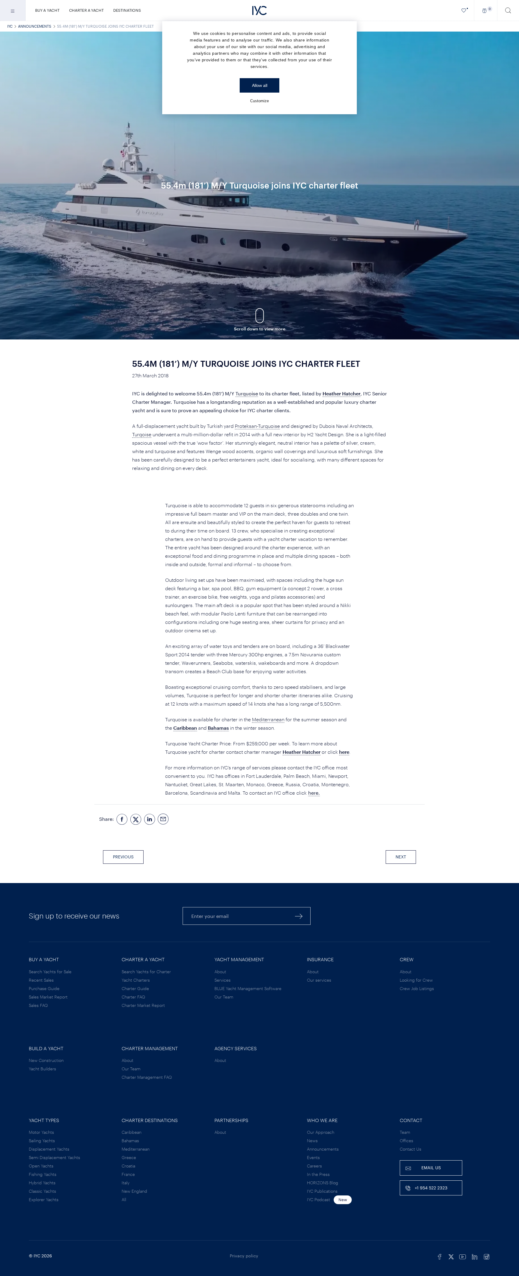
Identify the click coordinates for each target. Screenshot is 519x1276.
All (124, 1199)
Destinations (127, 10)
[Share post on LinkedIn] (149, 819)
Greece (129, 1157)
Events (313, 1157)
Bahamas (218, 728)
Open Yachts (41, 1165)
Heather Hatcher (341, 393)
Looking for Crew (416, 980)
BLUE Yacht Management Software (247, 988)
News (312, 1140)
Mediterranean (268, 719)
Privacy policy (244, 1255)
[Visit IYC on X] (451, 1256)
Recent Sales (41, 980)
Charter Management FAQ (147, 1077)
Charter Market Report (143, 1005)
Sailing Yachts (42, 1140)
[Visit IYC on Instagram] (486, 1256)
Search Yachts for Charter (146, 971)
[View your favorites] (464, 10)
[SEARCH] (508, 10)
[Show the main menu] (13, 10)
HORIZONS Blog (322, 1182)
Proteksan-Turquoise (257, 426)
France (128, 1174)
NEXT (401, 856)
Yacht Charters (136, 980)
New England (134, 1191)
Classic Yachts (42, 1191)
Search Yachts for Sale (50, 971)
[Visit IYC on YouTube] (462, 1256)
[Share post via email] (163, 819)
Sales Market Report (48, 996)
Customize (259, 101)
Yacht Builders (42, 1068)
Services (222, 980)
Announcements (34, 26)
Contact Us (410, 1149)
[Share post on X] (135, 819)
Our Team (223, 996)
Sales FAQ (38, 1005)
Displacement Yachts (49, 1149)
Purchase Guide (44, 988)
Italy (125, 1182)
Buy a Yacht (47, 10)
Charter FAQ (133, 996)
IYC (10, 26)
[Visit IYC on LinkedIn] (474, 1256)
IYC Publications (322, 1191)
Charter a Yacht (86, 10)
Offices (406, 1140)
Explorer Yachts (44, 1199)
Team (405, 1132)
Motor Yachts (41, 1132)
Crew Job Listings (417, 988)
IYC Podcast (318, 1199)
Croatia (128, 1165)
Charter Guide (135, 988)
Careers (314, 1165)
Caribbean (185, 728)
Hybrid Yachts (42, 1182)
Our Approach (320, 1132)
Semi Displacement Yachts (54, 1157)
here (344, 752)
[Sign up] (299, 916)
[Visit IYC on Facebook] (439, 1256)
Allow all (259, 85)
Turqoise (141, 434)
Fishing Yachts (42, 1174)
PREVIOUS (123, 856)
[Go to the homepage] (259, 10)
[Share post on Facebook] (122, 819)
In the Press (318, 1174)
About (220, 971)
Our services (319, 980)
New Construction (46, 1060)
